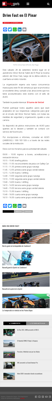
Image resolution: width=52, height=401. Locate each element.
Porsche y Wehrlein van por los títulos (28, 352)
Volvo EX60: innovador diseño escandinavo (29, 374)
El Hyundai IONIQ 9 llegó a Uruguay (27, 341)
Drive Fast (18, 211)
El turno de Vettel (35, 102)
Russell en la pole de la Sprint (12, 289)
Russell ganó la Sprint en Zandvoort (14, 267)
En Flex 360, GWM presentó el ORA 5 (28, 330)
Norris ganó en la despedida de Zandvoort (16, 246)
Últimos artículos (38, 323)
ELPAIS (22, 398)
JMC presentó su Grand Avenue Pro (27, 363)
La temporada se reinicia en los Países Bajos (17, 310)
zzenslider (28, 211)
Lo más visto (15, 323)
